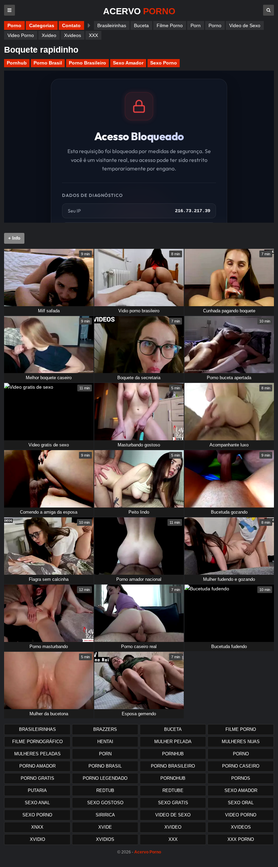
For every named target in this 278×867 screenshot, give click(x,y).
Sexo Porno (163, 63)
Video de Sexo (244, 25)
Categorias (41, 25)
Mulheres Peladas (37, 753)
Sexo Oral (241, 802)
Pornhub (17, 63)
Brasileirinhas (111, 25)
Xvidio (37, 839)
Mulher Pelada (173, 741)
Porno (14, 25)
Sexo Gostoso (105, 802)
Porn (196, 25)
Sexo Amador (128, 63)
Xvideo (49, 35)
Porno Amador (37, 766)
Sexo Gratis (173, 802)
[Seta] (89, 25)
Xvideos (72, 35)
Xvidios (105, 839)
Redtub (105, 790)
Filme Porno (170, 25)
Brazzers (105, 729)
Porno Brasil (48, 63)
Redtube (172, 790)
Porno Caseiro (240, 766)
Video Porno (20, 35)
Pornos (240, 778)
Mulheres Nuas (241, 741)
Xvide (105, 827)
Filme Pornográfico (37, 741)
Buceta (141, 25)
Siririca (105, 814)
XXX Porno (240, 839)
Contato (71, 25)
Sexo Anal (37, 802)
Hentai (105, 741)
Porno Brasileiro (87, 63)
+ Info (14, 238)
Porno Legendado (105, 778)
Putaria (37, 790)
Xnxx (37, 827)
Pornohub (172, 778)
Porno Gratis (37, 778)
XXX (93, 35)
